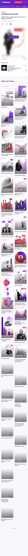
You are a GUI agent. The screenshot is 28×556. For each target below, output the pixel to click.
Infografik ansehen (14, 37)
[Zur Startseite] (5, 2)
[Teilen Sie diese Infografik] (2, 24)
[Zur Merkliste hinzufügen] (6, 24)
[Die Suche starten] (24, 2)
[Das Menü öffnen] (26, 2)
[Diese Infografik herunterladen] (10, 24)
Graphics (3, 11)
